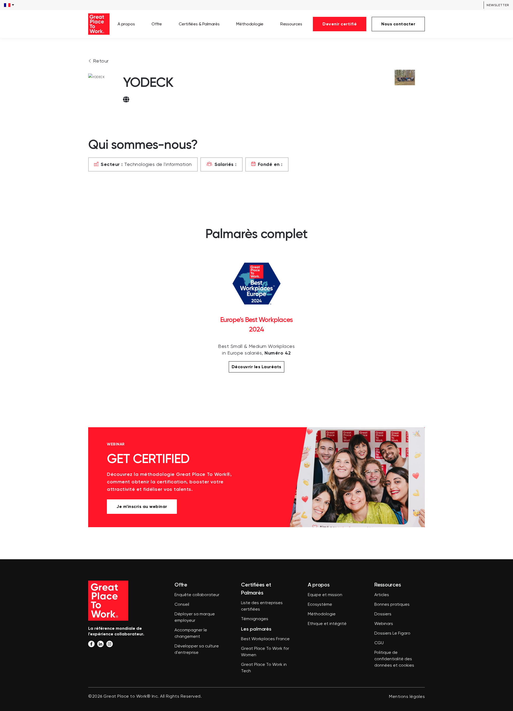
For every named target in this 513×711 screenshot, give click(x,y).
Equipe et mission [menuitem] (325, 595)
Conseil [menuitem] (181, 605)
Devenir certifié (339, 23)
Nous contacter (398, 23)
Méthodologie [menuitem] (249, 23)
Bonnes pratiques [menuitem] (392, 605)
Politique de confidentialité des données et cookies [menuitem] (394, 659)
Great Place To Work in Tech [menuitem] (264, 668)
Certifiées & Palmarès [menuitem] (199, 23)
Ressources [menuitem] (291, 23)
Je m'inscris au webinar (141, 506)
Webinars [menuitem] (383, 624)
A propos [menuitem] (126, 23)
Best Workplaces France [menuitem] (265, 639)
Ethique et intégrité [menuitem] (327, 624)
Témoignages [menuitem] (254, 619)
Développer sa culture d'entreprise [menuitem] (196, 649)
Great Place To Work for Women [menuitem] (265, 652)
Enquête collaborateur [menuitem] (196, 595)
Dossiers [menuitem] (382, 614)
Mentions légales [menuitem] (407, 697)
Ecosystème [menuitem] (320, 605)
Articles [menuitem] (381, 595)
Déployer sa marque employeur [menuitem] (194, 617)
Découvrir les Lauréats (256, 366)
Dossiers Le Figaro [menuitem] (392, 633)
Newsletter (498, 5)
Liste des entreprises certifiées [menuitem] (262, 606)
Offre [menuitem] (156, 23)
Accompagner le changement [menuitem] (190, 633)
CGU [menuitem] (379, 643)
